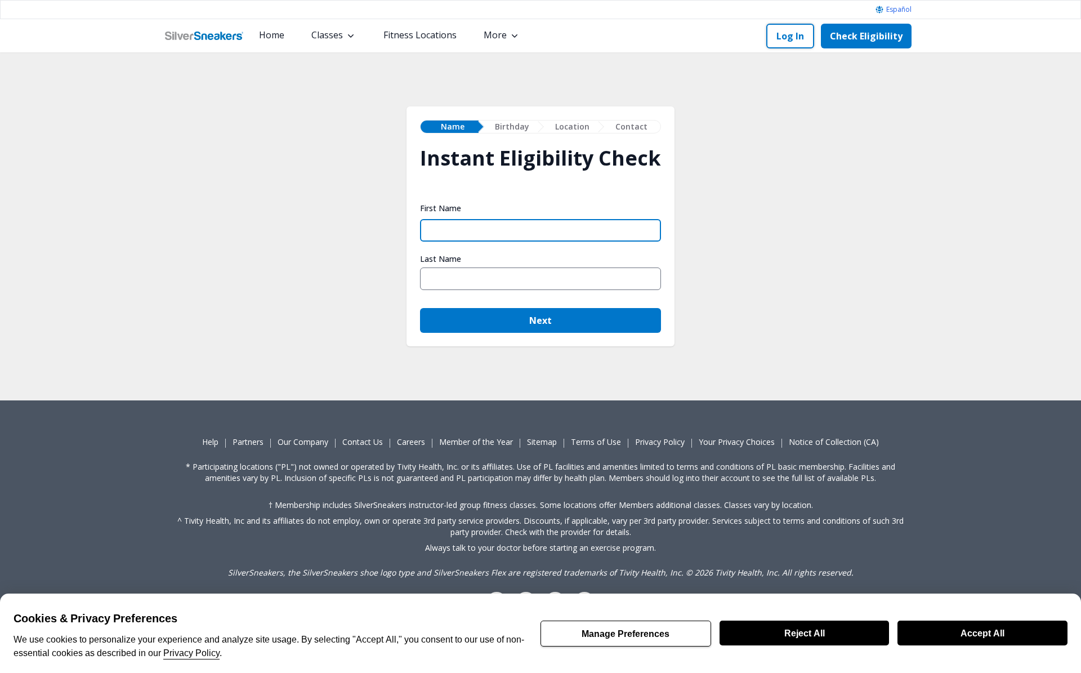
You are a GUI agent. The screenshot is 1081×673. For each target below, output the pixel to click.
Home (271, 35)
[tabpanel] (540, 245)
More (495, 35)
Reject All (804, 633)
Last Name (440, 259)
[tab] (450, 127)
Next (540, 320)
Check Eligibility (866, 36)
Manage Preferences (625, 633)
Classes (327, 35)
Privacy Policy (191, 653)
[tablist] (540, 126)
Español (899, 9)
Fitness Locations (420, 35)
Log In (790, 36)
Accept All (982, 633)
